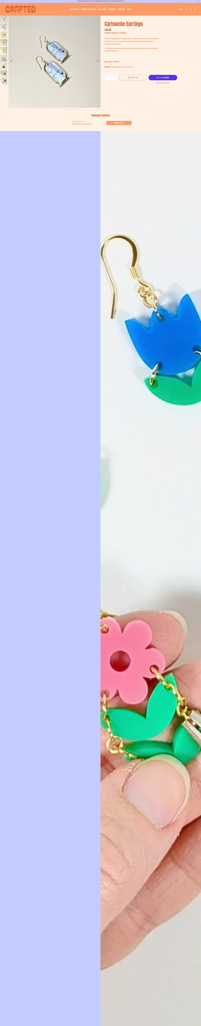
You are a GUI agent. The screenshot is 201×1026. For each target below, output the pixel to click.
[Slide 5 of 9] (3, 50)
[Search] (186, 9)
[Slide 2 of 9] (3, 27)
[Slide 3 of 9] (3, 35)
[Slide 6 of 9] (3, 58)
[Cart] (195, 9)
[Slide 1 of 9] (3, 19)
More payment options (163, 83)
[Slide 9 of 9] (3, 81)
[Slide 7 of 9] (3, 66)
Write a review (119, 123)
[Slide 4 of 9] (3, 42)
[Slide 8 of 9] (3, 73)
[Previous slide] (10, 61)
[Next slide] (98, 61)
